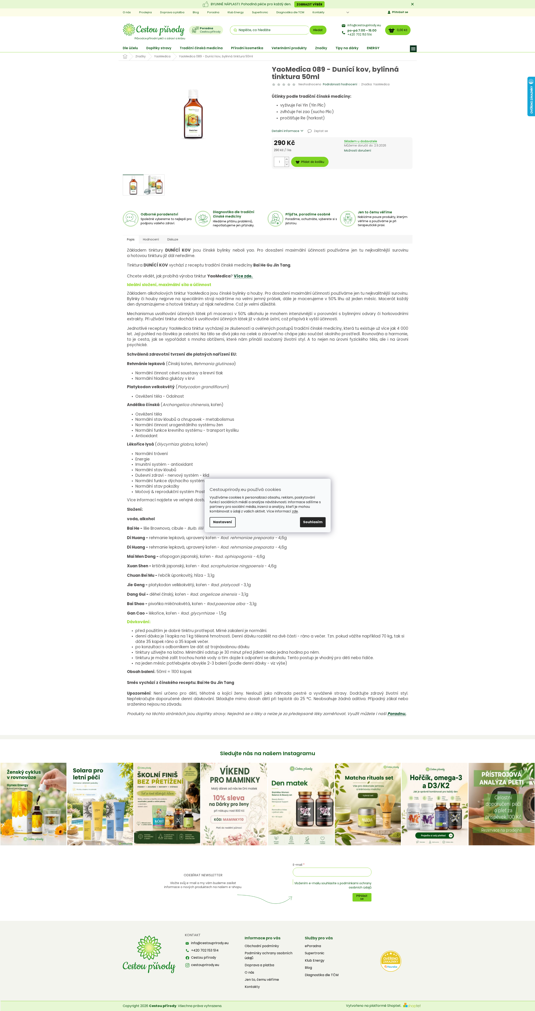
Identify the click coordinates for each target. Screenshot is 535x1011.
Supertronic (260, 12)
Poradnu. (396, 714)
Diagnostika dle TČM (321, 975)
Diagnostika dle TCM (290, 12)
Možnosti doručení (357, 151)
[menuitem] (130, 48)
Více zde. (243, 276)
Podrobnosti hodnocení (340, 84)
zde (295, 511)
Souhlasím (312, 522)
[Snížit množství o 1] (287, 164)
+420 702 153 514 (361, 33)
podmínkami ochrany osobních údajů (355, 885)
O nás (127, 12)
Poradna (213, 12)
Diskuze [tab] (172, 239)
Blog (196, 12)
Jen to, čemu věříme (262, 979)
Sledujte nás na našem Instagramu (267, 753)
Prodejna (145, 12)
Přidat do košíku (312, 162)
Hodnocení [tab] (151, 239)
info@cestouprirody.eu (364, 25)
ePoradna (313, 946)
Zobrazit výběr (309, 4)
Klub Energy (236, 12)
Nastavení (222, 522)
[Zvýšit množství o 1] (287, 159)
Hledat (318, 30)
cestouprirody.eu (205, 965)
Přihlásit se (400, 12)
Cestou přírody (203, 957)
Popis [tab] (131, 239)
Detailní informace (285, 131)
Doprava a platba (172, 12)
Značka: (375, 84)
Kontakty (318, 12)
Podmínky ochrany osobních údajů (268, 955)
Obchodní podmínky (262, 946)
